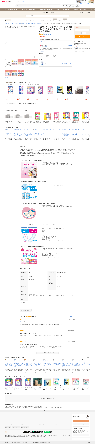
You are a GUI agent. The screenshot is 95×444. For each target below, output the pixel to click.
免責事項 (37, 442)
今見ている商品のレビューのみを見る (47, 352)
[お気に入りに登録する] (36, 57)
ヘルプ (93, 3)
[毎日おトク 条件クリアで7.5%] (47, 9)
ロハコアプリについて (14, 432)
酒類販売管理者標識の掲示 (9, 436)
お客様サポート (15, 435)
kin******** (21, 321)
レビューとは (72, 316)
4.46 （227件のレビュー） (47, 34)
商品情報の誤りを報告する (25, 310)
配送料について (76, 47)
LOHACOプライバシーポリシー (41, 435)
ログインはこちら (42, 51)
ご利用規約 (48, 435)
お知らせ (6, 435)
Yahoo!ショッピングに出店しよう (85, 3)
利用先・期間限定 (45, 46)
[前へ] (5, 42)
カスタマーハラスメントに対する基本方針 (24, 435)
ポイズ (44, 33)
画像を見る (6, 77)
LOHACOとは (10, 435)
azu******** (22, 332)
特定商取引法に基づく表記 (66, 435)
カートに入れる (82, 36)
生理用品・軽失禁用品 (26, 23)
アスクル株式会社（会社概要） (41, 436)
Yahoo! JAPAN (76, 3)
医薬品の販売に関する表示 (25, 436)
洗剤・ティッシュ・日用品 (16, 23)
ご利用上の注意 (34, 435)
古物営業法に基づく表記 (17, 436)
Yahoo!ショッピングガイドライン (45, 442)
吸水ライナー (33, 23)
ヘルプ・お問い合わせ (81, 424)
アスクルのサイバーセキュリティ (56, 435)
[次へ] (37, 42)
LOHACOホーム (7, 23)
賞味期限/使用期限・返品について (80, 53)
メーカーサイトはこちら (33, 299)
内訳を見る (70, 45)
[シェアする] (34, 57)
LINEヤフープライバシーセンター (27, 442)
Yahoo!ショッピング (8, 442)
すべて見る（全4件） (43, 41)
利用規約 (34, 442)
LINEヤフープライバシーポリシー (16, 442)
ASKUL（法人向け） (33, 436)
